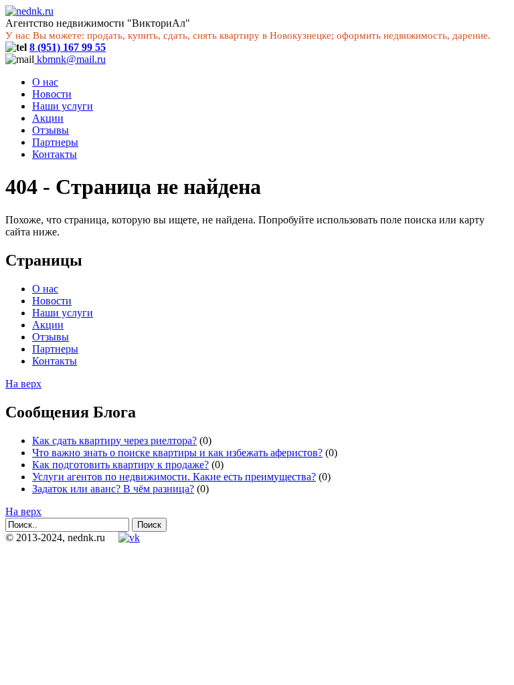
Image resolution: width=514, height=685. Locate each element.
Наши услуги (62, 106)
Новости (52, 94)
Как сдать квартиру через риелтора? (114, 440)
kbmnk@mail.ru (70, 59)
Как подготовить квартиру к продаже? (120, 464)
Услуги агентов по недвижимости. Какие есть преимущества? (174, 476)
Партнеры (55, 142)
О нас (45, 82)
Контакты (54, 154)
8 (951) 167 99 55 (67, 47)
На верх (23, 383)
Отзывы (50, 130)
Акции (48, 118)
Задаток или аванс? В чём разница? (113, 488)
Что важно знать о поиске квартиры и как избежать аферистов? (177, 452)
